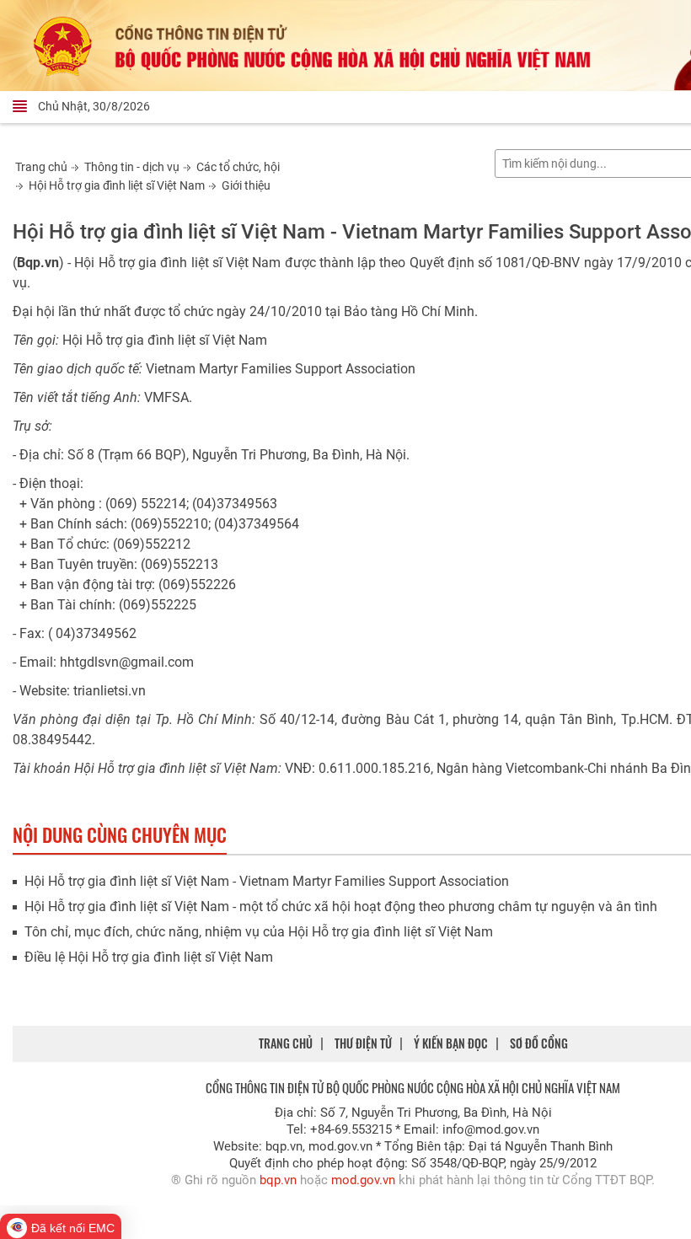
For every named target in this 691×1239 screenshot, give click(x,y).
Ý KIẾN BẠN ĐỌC (451, 1043)
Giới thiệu (246, 185)
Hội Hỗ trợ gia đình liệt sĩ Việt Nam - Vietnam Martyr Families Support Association (266, 881)
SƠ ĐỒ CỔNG (539, 1043)
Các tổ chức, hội (238, 167)
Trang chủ (41, 167)
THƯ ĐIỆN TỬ (363, 1043)
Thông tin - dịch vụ (131, 167)
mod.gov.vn (363, 1180)
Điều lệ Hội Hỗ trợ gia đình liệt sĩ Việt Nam (148, 957)
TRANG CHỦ (286, 1043)
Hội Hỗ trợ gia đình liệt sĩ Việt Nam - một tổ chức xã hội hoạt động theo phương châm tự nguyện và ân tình (340, 906)
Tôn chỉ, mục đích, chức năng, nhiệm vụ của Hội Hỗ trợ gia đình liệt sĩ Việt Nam (258, 932)
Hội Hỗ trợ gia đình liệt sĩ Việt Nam (117, 185)
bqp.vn (278, 1180)
